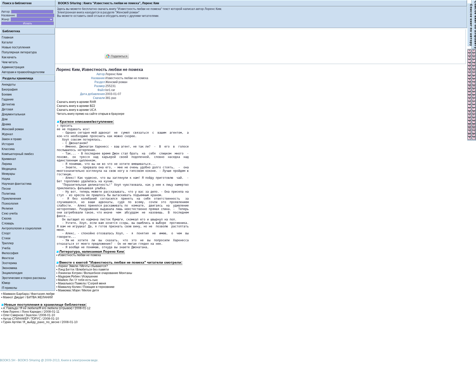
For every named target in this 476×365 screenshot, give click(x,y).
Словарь (8, 223)
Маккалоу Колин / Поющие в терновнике (86, 287)
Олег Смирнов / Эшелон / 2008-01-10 (29, 315)
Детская (7, 109)
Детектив (8, 104)
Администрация (13, 67)
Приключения (11, 198)
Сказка (6, 218)
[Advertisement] (146, 41)
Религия (7, 208)
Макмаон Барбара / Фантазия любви (29, 294)
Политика (8, 193)
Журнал (7, 134)
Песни (6, 188)
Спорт (6, 233)
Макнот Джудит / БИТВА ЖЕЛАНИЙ (28, 297)
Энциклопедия (12, 273)
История (8, 144)
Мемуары (8, 174)
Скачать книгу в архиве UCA (76, 110)
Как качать (9, 57)
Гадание (8, 99)
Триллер (8, 243)
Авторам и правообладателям (23, 72)
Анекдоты (9, 84)
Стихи (6, 238)
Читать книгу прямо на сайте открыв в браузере (90, 114)
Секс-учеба (10, 213)
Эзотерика (9, 263)
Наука (6, 179)
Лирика (7, 164)
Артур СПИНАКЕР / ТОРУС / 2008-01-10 (31, 318)
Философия (10, 253)
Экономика (9, 268)
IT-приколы (9, 288)
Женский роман (13, 129)
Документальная (13, 114)
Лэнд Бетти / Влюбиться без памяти (83, 269)
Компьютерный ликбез (18, 154)
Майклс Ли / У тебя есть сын (78, 280)
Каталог (7, 42)
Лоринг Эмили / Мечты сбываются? (83, 266)
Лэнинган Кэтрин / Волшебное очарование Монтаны (95, 273)
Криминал (9, 159)
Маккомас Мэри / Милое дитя (78, 290)
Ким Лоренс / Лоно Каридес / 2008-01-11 (31, 311)
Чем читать (10, 62)
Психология (10, 203)
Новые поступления (16, 47)
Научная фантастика (16, 183)
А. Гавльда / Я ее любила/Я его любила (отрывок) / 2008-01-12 (46, 308)
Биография (10, 89)
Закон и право (12, 139)
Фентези (8, 258)
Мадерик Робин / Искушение (78, 276)
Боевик (7, 94)
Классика (8, 149)
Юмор (6, 283)
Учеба (6, 248)
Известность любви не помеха (79, 255)
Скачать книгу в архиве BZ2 (76, 106)
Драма (6, 124)
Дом (4, 119)
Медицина (9, 169)
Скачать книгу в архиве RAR (76, 102)
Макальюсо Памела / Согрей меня (82, 283)
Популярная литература (19, 52)
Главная (7, 37)
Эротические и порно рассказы (24, 278)
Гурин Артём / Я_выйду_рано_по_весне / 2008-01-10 (40, 322)
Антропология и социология (21, 228)
